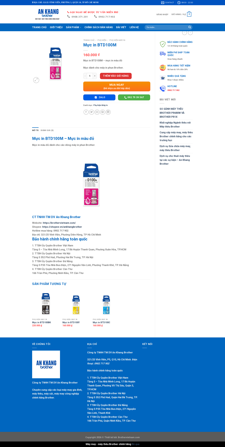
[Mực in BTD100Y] (76, 303)
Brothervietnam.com (128, 437)
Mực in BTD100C (101, 322)
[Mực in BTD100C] (106, 303)
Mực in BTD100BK (41, 322)
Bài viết (121, 27)
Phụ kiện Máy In (117, 40)
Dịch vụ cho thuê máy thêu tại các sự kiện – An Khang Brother (175, 160)
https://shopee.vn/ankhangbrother (62, 226)
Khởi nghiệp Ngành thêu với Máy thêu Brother (175, 124)
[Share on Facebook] (86, 112)
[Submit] (189, 27)
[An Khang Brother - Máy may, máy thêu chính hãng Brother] (47, 14)
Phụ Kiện (102, 40)
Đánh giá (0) (47, 130)
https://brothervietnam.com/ (59, 222)
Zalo (101, 97)
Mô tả (35, 130)
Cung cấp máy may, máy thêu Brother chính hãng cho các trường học (176, 136)
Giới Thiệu (56, 27)
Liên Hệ (134, 27)
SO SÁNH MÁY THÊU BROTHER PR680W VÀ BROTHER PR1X (172, 112)
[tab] (35, 130)
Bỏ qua (135, 444)
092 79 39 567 (135, 97)
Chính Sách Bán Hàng (98, 27)
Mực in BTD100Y (71, 322)
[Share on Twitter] (91, 112)
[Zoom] (36, 80)
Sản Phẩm (72, 27)
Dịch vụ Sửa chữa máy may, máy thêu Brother (175, 148)
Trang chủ (88, 40)
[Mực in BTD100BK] (45, 303)
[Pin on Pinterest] (102, 112)
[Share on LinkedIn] (108, 112)
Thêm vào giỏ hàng (116, 75)
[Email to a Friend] (97, 112)
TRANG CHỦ (39, 27)
